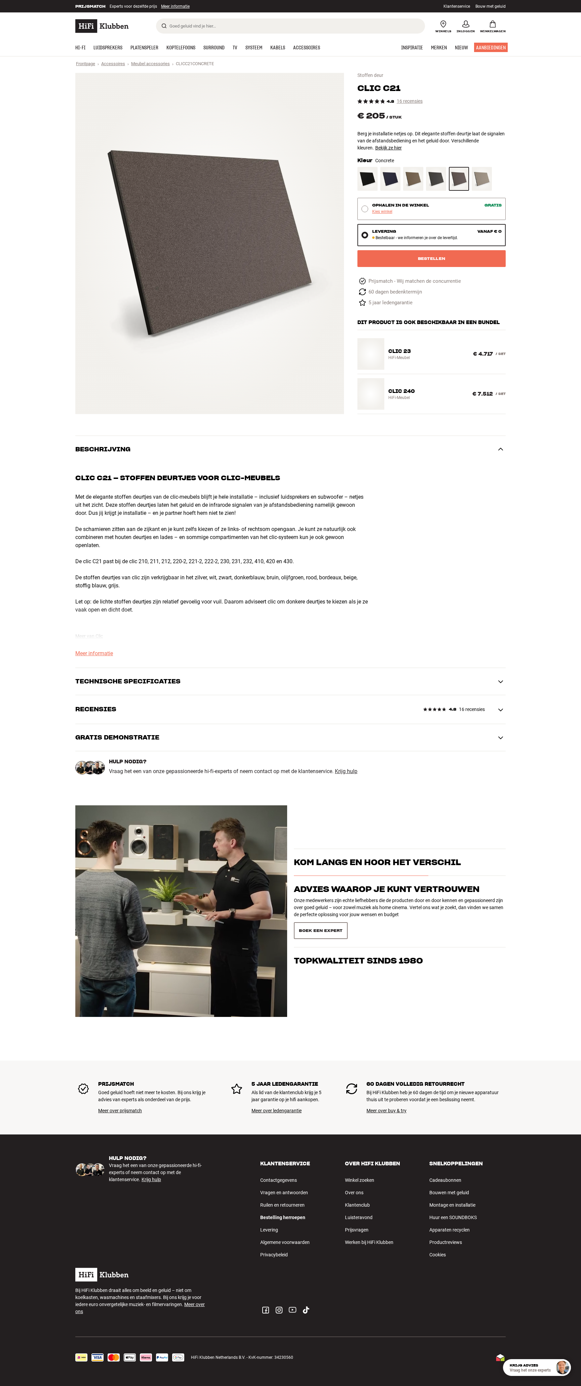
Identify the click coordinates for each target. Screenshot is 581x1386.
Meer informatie (168, 6)
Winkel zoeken (359, 1180)
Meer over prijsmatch (120, 1110)
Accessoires (113, 63)
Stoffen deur (370, 75)
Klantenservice (456, 6)
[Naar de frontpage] (101, 26)
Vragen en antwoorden (284, 1192)
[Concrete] (459, 179)
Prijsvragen (357, 1230)
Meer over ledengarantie (276, 1110)
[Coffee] (413, 179)
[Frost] (482, 179)
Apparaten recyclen (449, 1230)
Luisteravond (359, 1217)
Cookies (437, 1254)
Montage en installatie (452, 1205)
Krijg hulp (346, 771)
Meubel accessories (150, 63)
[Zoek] (164, 26)
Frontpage (85, 63)
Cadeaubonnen (445, 1180)
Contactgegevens (278, 1180)
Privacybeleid (274, 1254)
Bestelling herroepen (282, 1217)
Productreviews (445, 1242)
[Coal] (436, 179)
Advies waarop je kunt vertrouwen (386, 901)
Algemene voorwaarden (285, 1242)
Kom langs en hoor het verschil (377, 874)
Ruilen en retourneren (282, 1205)
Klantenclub (357, 1205)
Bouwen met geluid (449, 1192)
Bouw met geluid (490, 6)
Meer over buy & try (386, 1110)
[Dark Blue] (390, 179)
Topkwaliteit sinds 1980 (358, 928)
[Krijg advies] (562, 1367)
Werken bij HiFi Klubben (369, 1242)
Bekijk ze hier (388, 147)
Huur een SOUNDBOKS (453, 1217)
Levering (269, 1230)
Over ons (354, 1192)
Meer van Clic (89, 636)
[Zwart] (367, 179)
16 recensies (410, 101)
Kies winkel (382, 212)
